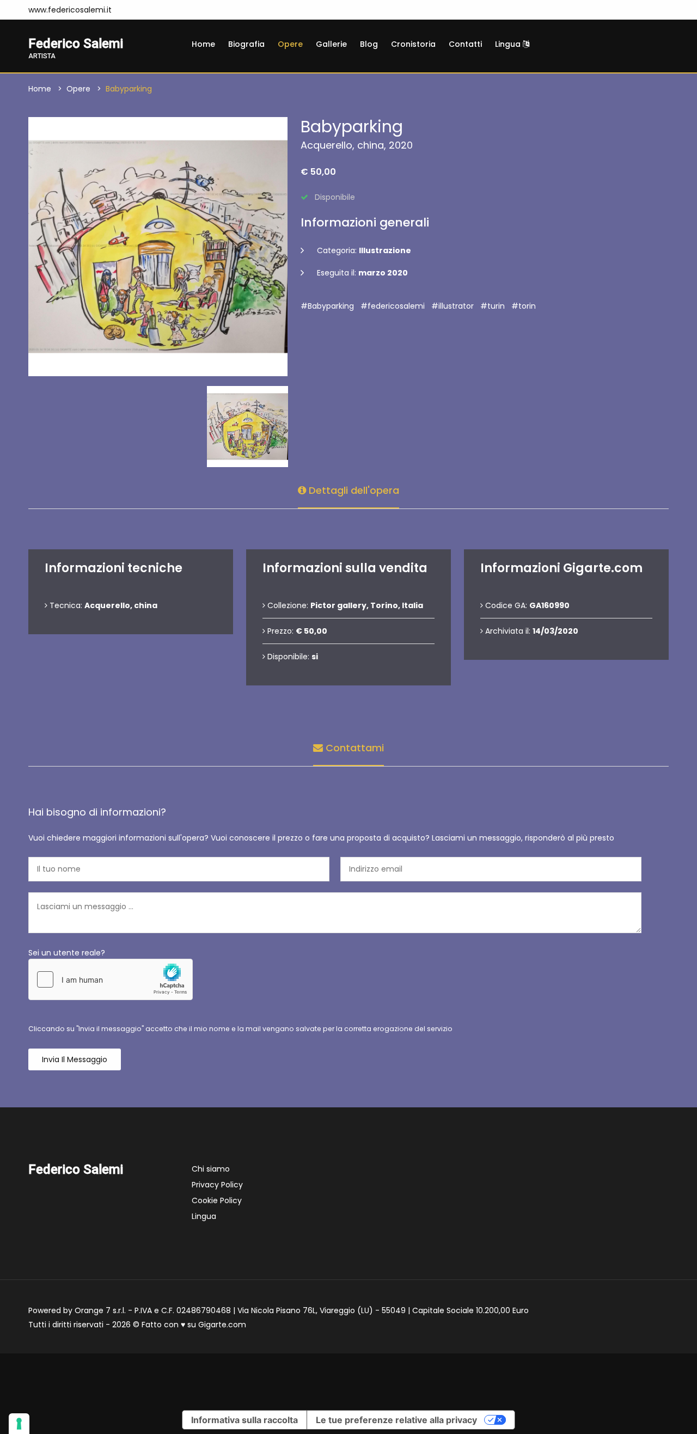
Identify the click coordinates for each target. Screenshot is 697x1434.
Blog (369, 44)
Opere (290, 44)
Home (203, 44)
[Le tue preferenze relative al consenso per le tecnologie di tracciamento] (19, 1423)
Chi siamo (211, 1168)
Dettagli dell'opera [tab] (352, 490)
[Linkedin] (183, 9)
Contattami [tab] (353, 748)
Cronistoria (413, 44)
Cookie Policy (217, 1200)
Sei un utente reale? (66, 952)
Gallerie (331, 44)
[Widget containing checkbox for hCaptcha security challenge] (110, 979)
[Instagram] (134, 9)
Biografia (246, 44)
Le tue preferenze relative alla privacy (396, 1419)
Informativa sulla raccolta (244, 1419)
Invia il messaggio (74, 1059)
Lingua (509, 44)
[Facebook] (150, 9)
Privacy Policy (217, 1184)
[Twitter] (166, 9)
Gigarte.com (222, 1324)
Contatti (465, 44)
